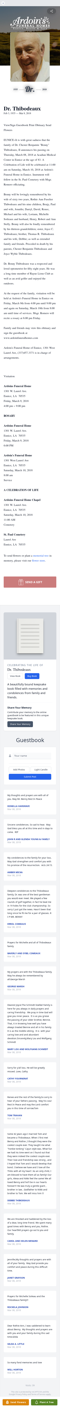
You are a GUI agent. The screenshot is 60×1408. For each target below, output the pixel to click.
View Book (15, 676)
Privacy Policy (21, 1394)
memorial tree (41, 555)
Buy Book (32, 676)
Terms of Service (38, 1394)
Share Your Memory (20, 724)
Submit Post (30, 776)
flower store (38, 560)
